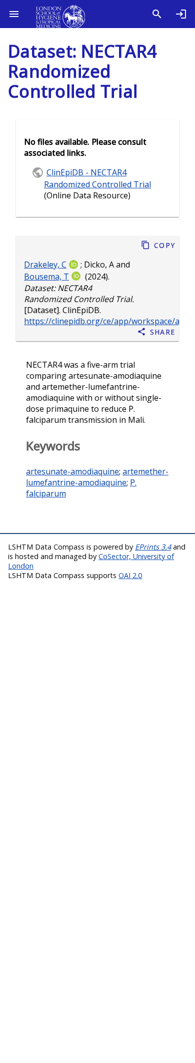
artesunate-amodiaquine (72, 471)
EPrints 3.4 (153, 547)
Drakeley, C (45, 264)
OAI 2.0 (130, 575)
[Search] (157, 14)
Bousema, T (46, 276)
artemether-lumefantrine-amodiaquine (97, 477)
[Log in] (181, 14)
